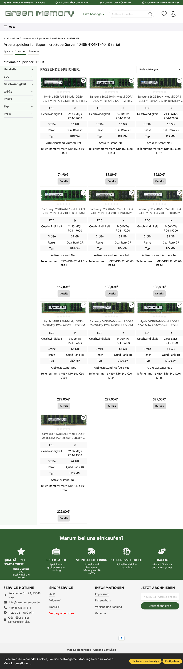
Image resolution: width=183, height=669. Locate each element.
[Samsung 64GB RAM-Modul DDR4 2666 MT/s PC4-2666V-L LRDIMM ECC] (63, 420)
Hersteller (11, 69)
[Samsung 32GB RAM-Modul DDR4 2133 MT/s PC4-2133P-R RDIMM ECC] (63, 195)
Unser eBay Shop (104, 649)
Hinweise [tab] (33, 51)
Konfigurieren (172, 661)
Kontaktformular (18, 621)
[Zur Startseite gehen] (39, 14)
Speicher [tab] (20, 51)
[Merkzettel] (164, 14)
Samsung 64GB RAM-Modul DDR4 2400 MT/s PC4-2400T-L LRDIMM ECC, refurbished (111, 323)
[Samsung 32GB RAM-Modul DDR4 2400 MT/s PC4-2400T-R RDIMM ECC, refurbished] (111, 195)
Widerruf (55, 600)
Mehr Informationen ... (18, 663)
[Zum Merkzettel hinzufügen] (83, 80)
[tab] (8, 51)
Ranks (8, 98)
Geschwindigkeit (15, 84)
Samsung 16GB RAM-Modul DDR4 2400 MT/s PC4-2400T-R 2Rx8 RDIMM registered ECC (111, 99)
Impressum (102, 594)
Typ (6, 106)
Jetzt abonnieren (160, 605)
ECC (6, 76)
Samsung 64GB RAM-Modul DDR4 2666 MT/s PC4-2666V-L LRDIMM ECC (63, 436)
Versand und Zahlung (108, 606)
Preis (7, 113)
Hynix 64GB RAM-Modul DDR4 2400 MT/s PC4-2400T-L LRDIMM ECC (63, 323)
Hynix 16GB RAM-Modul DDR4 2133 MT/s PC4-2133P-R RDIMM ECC (64, 99)
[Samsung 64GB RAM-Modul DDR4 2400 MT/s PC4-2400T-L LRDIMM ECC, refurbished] (111, 308)
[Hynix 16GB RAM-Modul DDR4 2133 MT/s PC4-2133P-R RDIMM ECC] (63, 83)
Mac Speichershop (79, 649)
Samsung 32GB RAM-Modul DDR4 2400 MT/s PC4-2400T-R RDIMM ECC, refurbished (111, 211)
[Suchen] (150, 14)
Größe (8, 91)
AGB (52, 594)
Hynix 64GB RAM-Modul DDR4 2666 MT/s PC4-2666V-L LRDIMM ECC (159, 323)
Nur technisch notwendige (145, 661)
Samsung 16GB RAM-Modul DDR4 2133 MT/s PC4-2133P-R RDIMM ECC (159, 99)
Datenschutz (103, 600)
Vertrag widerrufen (61, 613)
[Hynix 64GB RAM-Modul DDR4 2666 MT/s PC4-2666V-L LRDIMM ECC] (159, 308)
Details (64, 181)
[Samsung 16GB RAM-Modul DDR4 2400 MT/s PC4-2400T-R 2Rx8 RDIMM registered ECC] (111, 83)
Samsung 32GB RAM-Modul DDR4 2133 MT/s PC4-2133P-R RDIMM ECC (63, 211)
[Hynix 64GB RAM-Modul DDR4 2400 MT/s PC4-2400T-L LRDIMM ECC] (63, 308)
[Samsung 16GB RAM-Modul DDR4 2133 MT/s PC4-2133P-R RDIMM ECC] (159, 83)
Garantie (100, 613)
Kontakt (54, 606)
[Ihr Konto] (173, 14)
